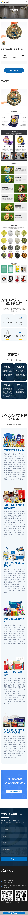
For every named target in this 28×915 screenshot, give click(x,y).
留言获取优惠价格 (14, 913)
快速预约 (14, 859)
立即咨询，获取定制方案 (14, 791)
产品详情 (5, 80)
